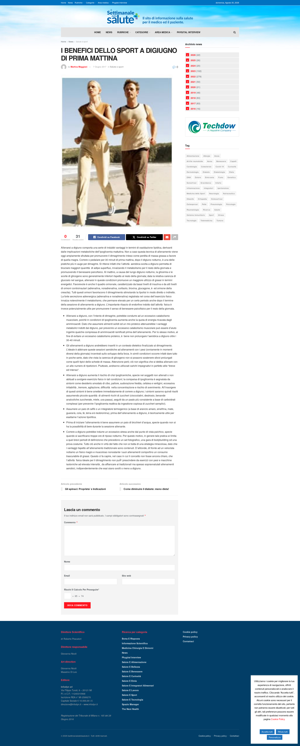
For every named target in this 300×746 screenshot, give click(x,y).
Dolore (198, 177)
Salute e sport (82, 41)
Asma (209, 161)
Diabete (206, 172)
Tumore (220, 220)
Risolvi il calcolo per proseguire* (81, 589)
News (70, 2)
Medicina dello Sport (196, 193)
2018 (193, 97)
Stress (221, 215)
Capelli (233, 161)
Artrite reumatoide (195, 161)
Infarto (218, 182)
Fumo (220, 177)
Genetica (232, 177)
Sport (211, 215)
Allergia (206, 156)
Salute (217, 209)
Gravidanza (206, 182)
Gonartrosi (191, 182)
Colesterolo (206, 166)
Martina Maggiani (79, 66)
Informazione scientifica (135, 643)
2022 (193, 76)
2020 (193, 87)
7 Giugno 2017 (99, 66)
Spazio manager (130, 704)
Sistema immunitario (196, 215)
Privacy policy (190, 636)
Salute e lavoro (130, 690)
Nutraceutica (229, 193)
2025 (193, 60)
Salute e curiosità (131, 676)
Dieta (231, 172)
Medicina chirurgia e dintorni (137, 648)
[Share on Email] (167, 237)
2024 (193, 65)
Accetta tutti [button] (267, 731)
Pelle (204, 204)
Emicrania (209, 177)
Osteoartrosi (216, 199)
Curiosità (232, 166)
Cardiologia (192, 166)
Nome (67, 561)
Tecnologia (191, 220)
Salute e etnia (129, 680)
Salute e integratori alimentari (138, 685)
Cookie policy (190, 631)
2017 (193, 103)
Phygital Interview (119, 2)
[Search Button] (234, 32)
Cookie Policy (278, 719)
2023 (193, 71)
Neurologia (214, 193)
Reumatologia (193, 209)
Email (67, 575)
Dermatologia (193, 172)
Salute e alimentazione (134, 662)
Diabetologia (219, 172)
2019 (193, 92)
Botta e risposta (131, 638)
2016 (193, 108)
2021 (193, 81)
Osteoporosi (192, 204)
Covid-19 (220, 166)
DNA (189, 177)
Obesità (190, 199)
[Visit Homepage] (150, 16)
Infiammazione (193, 188)
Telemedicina (206, 220)
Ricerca (206, 209)
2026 (193, 54)
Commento (71, 522)
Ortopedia (202, 199)
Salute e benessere (132, 671)
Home (63, 2)
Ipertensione (223, 188)
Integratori (208, 188)
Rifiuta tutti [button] (283, 731)
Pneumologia (216, 204)
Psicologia (230, 204)
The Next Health (130, 709)
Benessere (221, 161)
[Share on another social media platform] (174, 237)
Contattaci (188, 641)
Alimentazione (193, 156)
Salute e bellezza (131, 666)
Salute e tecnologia (132, 699)
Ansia (216, 156)
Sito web (126, 575)
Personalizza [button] (274, 737)
